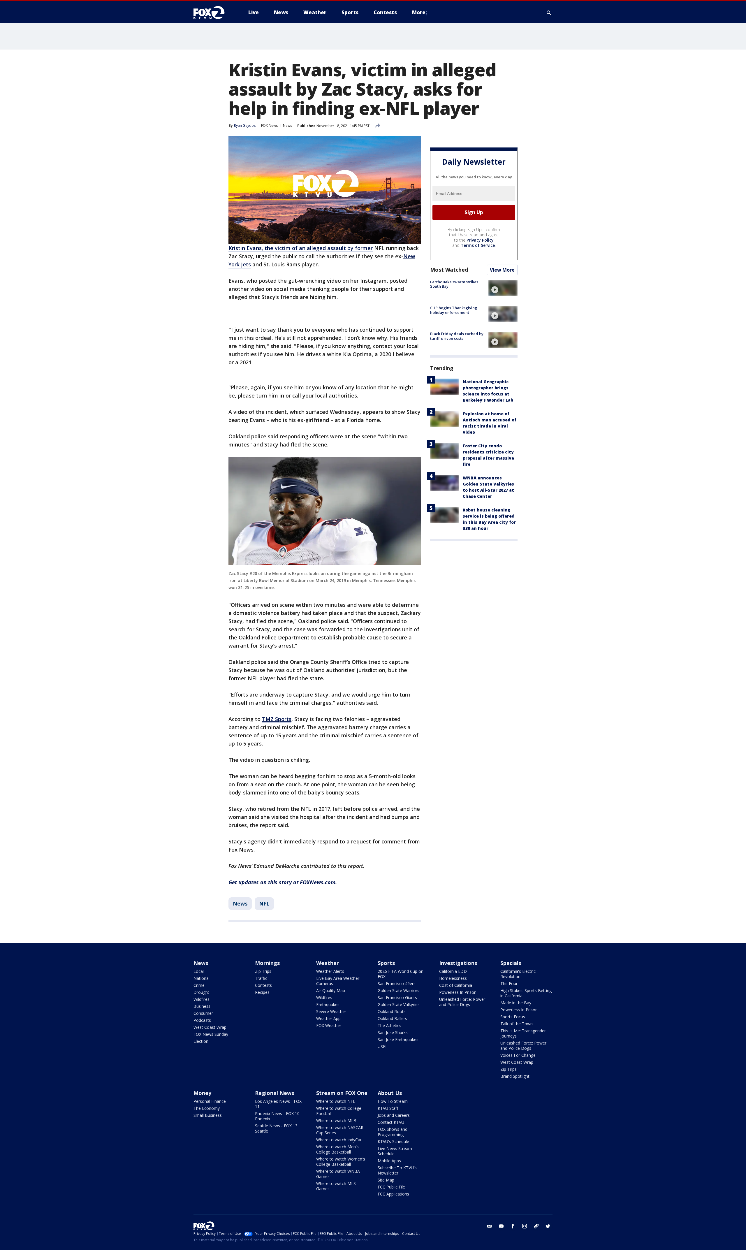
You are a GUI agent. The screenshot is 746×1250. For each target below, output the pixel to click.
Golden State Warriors (398, 990)
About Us (390, 1092)
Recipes (262, 992)
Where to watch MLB (336, 1120)
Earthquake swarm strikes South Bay (454, 284)
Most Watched (449, 269)
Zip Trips (263, 971)
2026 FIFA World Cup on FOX (400, 973)
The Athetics (389, 1025)
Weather (327, 962)
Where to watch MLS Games (336, 1186)
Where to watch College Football (338, 1110)
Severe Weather (331, 1011)
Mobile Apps (389, 1160)
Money (202, 1092)
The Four (509, 983)
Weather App (328, 1018)
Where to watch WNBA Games (338, 1173)
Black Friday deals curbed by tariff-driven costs (456, 336)
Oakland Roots (392, 1011)
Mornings (267, 962)
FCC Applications (393, 1194)
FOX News (269, 125)
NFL (264, 903)
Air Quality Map (330, 990)
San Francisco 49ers (397, 983)
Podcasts (202, 1020)
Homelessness (453, 978)
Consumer (203, 1013)
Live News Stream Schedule (395, 1151)
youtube (501, 1226)
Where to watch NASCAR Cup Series (339, 1130)
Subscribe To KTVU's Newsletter (397, 1170)
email (489, 1226)
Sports (386, 962)
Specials (510, 962)
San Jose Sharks (393, 1032)
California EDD (453, 971)
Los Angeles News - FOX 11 (278, 1103)
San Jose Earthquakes (398, 1039)
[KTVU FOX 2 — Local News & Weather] (212, 13)
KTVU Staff (388, 1108)
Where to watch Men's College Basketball (337, 1149)
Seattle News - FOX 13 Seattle (276, 1128)
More (418, 12)
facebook (513, 1226)
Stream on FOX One (341, 1092)
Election (200, 1041)
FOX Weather (328, 1025)
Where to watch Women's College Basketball (340, 1161)
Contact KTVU (391, 1122)
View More (502, 270)
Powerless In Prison (457, 992)
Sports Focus (512, 1016)
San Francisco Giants (397, 997)
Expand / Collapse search (549, 12)
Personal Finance (209, 1101)
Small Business (207, 1115)
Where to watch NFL (335, 1101)
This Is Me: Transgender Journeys (523, 1033)
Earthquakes (327, 1004)
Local (198, 971)
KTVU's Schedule (393, 1141)
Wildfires (201, 999)
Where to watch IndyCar (339, 1139)
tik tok (536, 1226)
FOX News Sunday (210, 1034)
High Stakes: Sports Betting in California (526, 993)
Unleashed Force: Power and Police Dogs (462, 1001)
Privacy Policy (480, 240)
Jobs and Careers (394, 1115)
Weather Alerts (330, 971)
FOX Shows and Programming (392, 1131)
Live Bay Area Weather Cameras (337, 980)
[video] (503, 288)
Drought (201, 992)
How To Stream (393, 1101)
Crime (199, 985)
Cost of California (455, 985)
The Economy (206, 1108)
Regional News (274, 1092)
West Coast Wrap (209, 1027)
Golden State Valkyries (399, 1004)
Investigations (458, 962)
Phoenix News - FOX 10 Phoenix (277, 1116)
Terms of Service (478, 245)
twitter (548, 1226)
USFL (383, 1046)
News (287, 125)
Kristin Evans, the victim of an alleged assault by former (300, 248)
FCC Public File (391, 1187)
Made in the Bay (515, 1002)
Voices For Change (518, 1055)
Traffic (261, 978)
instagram (524, 1226)
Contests (263, 985)
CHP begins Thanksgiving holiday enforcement (453, 310)
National (201, 978)
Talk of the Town (516, 1023)
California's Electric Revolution (518, 973)
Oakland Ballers (392, 1018)
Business (201, 1006)
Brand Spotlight (514, 1076)
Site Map (386, 1180)
